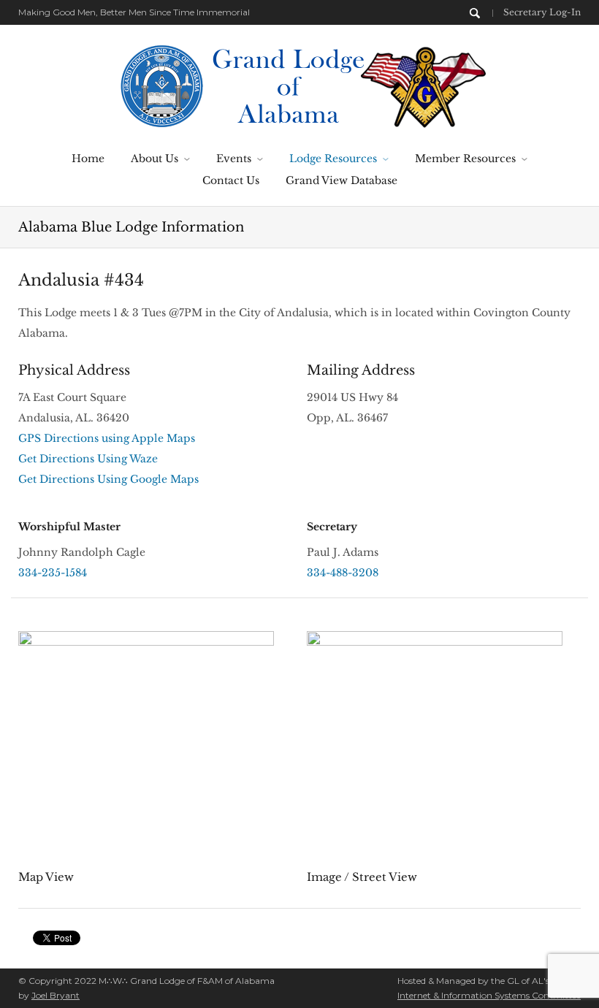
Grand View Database (341, 180)
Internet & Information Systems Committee (489, 995)
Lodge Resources (333, 158)
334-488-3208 (342, 572)
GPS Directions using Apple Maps (106, 438)
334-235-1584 (52, 572)
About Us (154, 158)
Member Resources (465, 158)
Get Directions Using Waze (88, 458)
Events (233, 158)
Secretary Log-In (542, 12)
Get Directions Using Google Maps (108, 479)
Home (88, 158)
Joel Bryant (55, 995)
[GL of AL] (300, 85)
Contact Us (230, 180)
